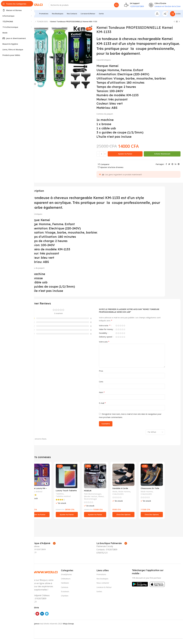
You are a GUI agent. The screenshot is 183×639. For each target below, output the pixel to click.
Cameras (64, 587)
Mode (114, 491)
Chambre (64, 596)
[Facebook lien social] (166, 164)
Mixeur (101, 496)
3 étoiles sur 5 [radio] (120, 325)
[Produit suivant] (179, 21)
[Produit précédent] (174, 21)
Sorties (99, 591)
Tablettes (60, 494)
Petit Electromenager (92, 494)
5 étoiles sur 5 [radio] (124, 325)
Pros (101, 371)
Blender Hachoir (90, 496)
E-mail (102, 403)
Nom (102, 392)
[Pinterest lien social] (172, 164)
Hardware (65, 583)
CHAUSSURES (118, 494)
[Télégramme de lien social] (178, 164)
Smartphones (66, 574)
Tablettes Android (34, 491)
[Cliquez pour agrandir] (35, 84)
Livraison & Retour (104, 587)
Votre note (104, 325)
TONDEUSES (42, 21)
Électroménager (90, 499)
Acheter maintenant (162, 154)
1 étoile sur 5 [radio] (116, 325)
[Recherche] (116, 5)
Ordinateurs (65, 578)
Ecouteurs (65, 591)
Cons (101, 381)
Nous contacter (102, 583)
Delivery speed (106, 337)
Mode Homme (124, 491)
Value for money (106, 329)
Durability (103, 333)
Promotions (101, 574)
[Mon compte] (157, 13)
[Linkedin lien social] (175, 164)
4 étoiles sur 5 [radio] (122, 325)
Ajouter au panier (125, 154)
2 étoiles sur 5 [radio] (118, 325)
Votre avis (104, 341)
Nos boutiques (102, 578)
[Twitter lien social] (169, 164)
